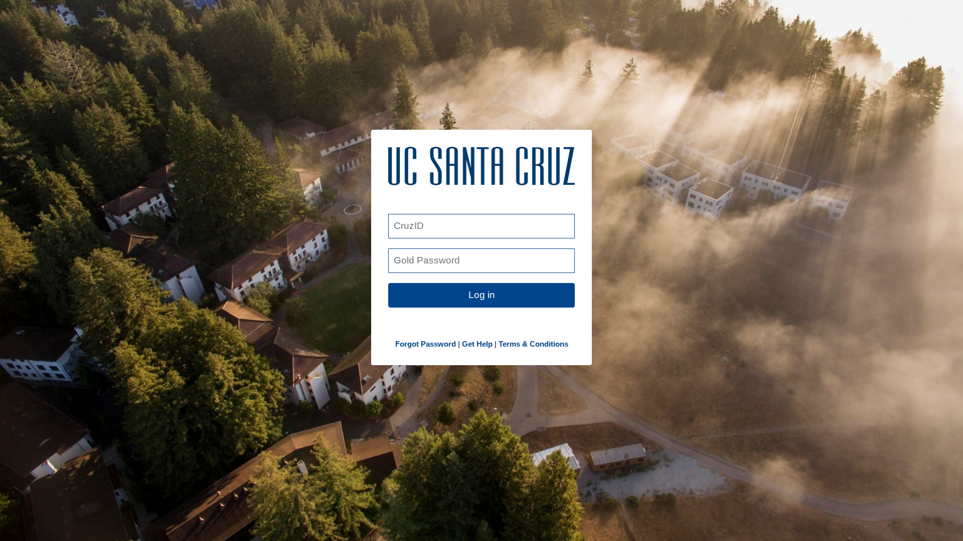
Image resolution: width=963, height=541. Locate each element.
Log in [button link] (481, 295)
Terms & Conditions (533, 344)
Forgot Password (425, 344)
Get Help (477, 344)
